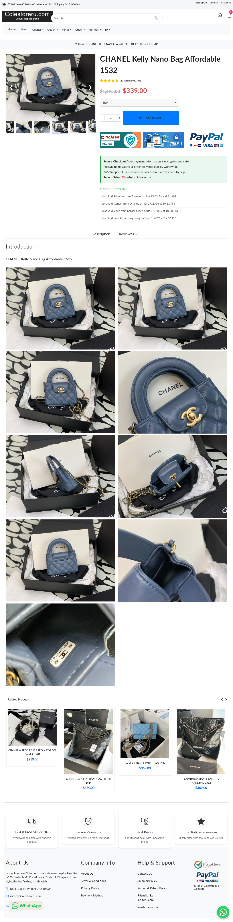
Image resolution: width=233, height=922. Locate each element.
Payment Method (92, 895)
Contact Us (226, 3)
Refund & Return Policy (152, 888)
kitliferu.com (145, 899)
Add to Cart (153, 118)
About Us (87, 873)
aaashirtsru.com (147, 907)
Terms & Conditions (93, 881)
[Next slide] (226, 699)
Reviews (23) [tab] (129, 234)
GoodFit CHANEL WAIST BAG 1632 (145, 763)
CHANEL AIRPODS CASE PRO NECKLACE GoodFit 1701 (32, 752)
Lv (106, 29)
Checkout (214, 3)
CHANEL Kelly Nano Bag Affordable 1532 (39, 259)
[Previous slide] (222, 699)
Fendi (65, 29)
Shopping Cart (201, 3)
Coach (51, 29)
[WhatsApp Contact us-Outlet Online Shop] (223, 912)
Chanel (36, 29)
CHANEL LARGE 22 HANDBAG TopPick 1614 (88, 781)
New (24, 29)
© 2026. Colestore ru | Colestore (206, 887)
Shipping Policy (147, 881)
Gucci (78, 29)
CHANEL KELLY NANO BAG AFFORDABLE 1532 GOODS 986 (123, 44)
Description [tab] (101, 234)
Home (11, 29)
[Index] (220, 15)
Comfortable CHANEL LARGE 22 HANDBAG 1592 (201, 781)
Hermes (94, 29)
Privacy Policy (90, 888)
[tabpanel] (32, 739)
